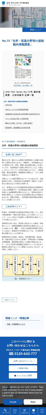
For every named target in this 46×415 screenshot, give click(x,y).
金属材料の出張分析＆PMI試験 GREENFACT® (22, 114)
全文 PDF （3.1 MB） (22, 85)
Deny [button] (33, 402)
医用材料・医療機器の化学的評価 (17, 128)
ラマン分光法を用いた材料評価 (16, 119)
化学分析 (8, 105)
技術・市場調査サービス (16, 324)
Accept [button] (13, 402)
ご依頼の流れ (23, 368)
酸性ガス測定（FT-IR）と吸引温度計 (19, 123)
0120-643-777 (26, 354)
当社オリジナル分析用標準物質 (16, 109)
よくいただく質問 (24, 376)
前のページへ (10, 300)
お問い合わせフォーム (23, 361)
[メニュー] (42, 411)
